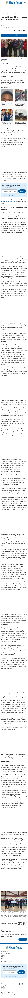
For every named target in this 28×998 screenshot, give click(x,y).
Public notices (4, 960)
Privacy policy (4, 957)
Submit (22, 191)
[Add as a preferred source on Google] (13, 30)
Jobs (2, 958)
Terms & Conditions (6, 954)
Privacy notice (11, 195)
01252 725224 (9, 992)
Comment (23, 939)
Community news (11, 13)
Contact (3, 955)
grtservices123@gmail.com (9, 201)
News (2, 13)
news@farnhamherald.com (11, 995)
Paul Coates (5, 24)
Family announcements (7, 961)
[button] (3, 3)
